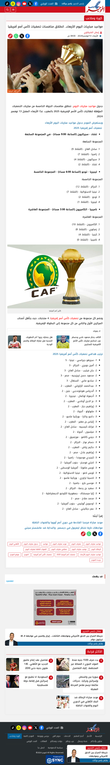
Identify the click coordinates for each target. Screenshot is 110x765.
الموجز (26, 554)
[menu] (13, 9)
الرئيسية (98, 736)
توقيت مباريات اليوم (79, 549)
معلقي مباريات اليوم (59, 549)
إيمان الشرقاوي (92, 32)
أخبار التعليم (79, 736)
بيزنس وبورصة (43, 736)
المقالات (43, 741)
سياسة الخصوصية (55, 748)
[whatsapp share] (16, 36)
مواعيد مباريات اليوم (84, 106)
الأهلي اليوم (14, 544)
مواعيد (45, 544)
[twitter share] (21, 36)
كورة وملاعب (14, 736)
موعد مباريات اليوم (60, 544)
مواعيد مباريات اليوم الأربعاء (90, 554)
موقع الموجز (14, 554)
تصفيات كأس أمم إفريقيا (64, 318)
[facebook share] (27, 36)
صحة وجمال (82, 741)
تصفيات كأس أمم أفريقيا (43, 554)
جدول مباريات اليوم (31, 544)
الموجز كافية (28, 736)
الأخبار (89, 736)
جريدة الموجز (96, 560)
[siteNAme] (95, 6)
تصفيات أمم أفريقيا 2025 (66, 554)
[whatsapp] (10, 36)
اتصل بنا (41, 748)
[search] (7, 9)
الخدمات (67, 736)
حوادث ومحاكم (56, 741)
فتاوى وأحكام (96, 741)
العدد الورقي (46, 3)
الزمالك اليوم (96, 549)
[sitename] (92, 727)
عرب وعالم (70, 741)
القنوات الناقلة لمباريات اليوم (36, 549)
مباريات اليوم (76, 544)
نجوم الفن (56, 736)
